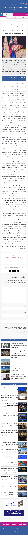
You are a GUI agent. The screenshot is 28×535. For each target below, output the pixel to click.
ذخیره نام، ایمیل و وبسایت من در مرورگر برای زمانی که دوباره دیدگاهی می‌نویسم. (14, 328)
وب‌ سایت (23, 319)
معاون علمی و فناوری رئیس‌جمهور (13, 257)
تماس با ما (6, 524)
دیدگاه (24, 285)
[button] (26, 14)
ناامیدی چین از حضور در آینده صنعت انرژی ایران (12, 18)
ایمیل (24, 312)
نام (25, 305)
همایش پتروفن (12, 261)
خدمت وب (10, 532)
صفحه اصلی (22, 524)
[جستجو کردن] (1, 14)
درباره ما (14, 524)
